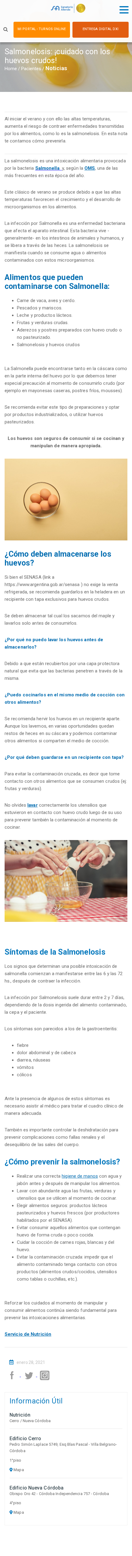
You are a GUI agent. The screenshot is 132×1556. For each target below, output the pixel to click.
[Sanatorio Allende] (68, 9)
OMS (89, 168)
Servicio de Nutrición (28, 1334)
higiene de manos (80, 1176)
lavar (32, 805)
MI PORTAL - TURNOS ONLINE (41, 29)
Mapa (18, 1469)
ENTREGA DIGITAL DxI (100, 29)
